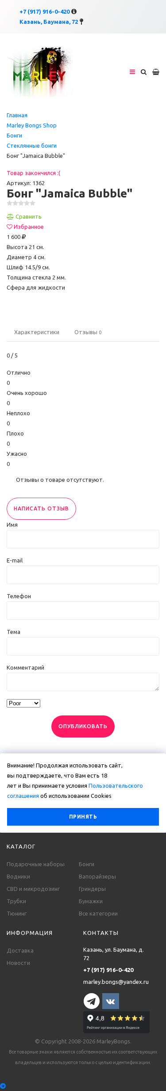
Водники (18, 876)
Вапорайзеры (97, 876)
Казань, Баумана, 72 (48, 22)
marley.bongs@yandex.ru (116, 982)
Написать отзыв (41, 508)
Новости (18, 963)
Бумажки (91, 901)
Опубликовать (83, 726)
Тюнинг (17, 913)
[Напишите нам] (83, 1086)
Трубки (16, 901)
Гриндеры (92, 889)
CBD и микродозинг (33, 889)
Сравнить (28, 216)
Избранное (29, 226)
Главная (17, 115)
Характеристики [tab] (36, 332)
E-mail (15, 560)
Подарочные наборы (36, 864)
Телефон (19, 596)
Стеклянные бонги (32, 145)
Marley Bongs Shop (32, 125)
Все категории (98, 913)
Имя (12, 524)
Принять (83, 816)
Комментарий (25, 667)
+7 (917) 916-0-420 (44, 11)
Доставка (20, 950)
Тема (13, 632)
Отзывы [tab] (87, 332)
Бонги (14, 135)
